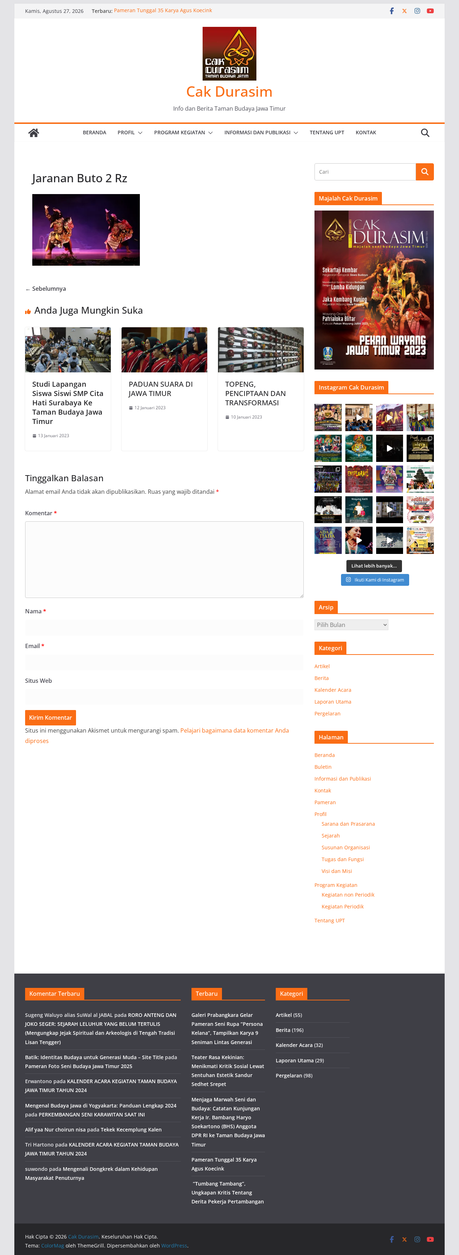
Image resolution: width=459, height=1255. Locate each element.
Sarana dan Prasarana (348, 823)
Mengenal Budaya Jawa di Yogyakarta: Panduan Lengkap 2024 (100, 1105)
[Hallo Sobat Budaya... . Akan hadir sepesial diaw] (328, 540)
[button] (139, 132)
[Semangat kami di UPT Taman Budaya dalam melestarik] (389, 540)
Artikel (322, 666)
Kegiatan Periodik (343, 906)
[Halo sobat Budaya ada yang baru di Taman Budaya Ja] (389, 509)
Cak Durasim (229, 91)
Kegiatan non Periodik (348, 894)
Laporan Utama (332, 701)
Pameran (325, 802)
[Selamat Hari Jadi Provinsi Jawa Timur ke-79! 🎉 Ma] (389, 479)
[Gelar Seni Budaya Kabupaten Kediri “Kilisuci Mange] (328, 417)
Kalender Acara (332, 689)
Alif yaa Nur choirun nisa (55, 1129)
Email (34, 646)
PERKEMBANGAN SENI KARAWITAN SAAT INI (92, 1114)
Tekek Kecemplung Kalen (131, 1129)
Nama (35, 611)
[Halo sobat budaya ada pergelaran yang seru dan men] (420, 509)
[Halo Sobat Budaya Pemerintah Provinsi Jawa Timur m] (420, 479)
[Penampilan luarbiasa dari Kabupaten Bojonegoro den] (328, 479)
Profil (126, 132)
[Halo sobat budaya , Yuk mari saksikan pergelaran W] (359, 509)
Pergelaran (327, 713)
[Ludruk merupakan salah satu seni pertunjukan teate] (359, 540)
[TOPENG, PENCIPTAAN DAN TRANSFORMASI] (261, 332)
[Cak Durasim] (33, 132)
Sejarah (331, 835)
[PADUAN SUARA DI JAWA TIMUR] (164, 332)
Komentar (41, 513)
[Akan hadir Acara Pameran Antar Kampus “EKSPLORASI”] (359, 479)
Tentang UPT (327, 132)
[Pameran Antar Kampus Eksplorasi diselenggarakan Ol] (389, 417)
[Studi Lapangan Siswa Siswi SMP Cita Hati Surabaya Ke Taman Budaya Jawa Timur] (68, 332)
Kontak (366, 132)
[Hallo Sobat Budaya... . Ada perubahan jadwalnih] (420, 540)
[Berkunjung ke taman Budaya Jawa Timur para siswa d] (420, 417)
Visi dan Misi (337, 871)
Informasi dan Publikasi (257, 132)
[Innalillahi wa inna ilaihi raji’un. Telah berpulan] (328, 509)
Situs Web (38, 681)
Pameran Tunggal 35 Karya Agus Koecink (163, 11)
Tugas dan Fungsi (343, 859)
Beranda (94, 132)
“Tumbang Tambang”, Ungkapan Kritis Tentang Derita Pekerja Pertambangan (227, 1192)
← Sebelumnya (45, 289)
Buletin (323, 766)
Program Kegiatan (179, 132)
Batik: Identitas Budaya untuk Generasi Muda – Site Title (94, 1057)
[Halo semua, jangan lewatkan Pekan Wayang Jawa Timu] (328, 448)
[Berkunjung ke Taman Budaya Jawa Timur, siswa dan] (359, 417)
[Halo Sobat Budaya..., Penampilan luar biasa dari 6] (389, 448)
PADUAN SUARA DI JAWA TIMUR (161, 388)
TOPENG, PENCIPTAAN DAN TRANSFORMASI (255, 393)
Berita (321, 678)
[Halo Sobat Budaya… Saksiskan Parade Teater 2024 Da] (420, 448)
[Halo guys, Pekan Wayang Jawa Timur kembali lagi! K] (359, 448)
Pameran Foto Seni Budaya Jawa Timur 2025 (78, 1066)
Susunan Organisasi (346, 847)
